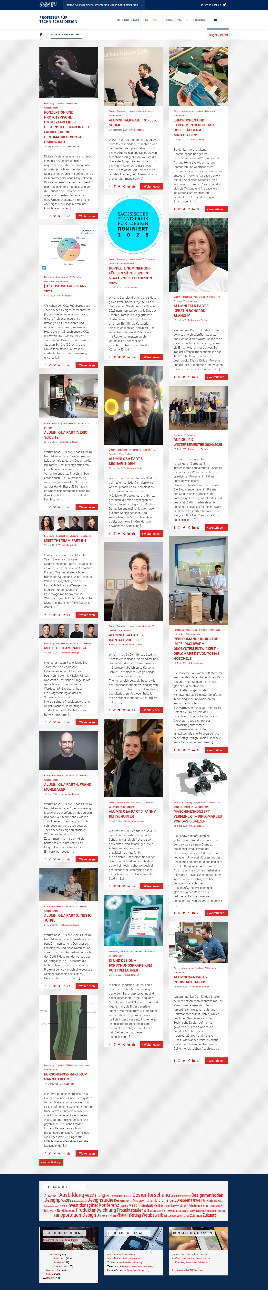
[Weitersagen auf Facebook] (46, 216)
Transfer (221, 1210)
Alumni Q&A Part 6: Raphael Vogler (126, 637)
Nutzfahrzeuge (66, 1210)
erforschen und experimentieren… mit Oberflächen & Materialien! (194, 127)
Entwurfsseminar (51, 1205)
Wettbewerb (152, 1215)
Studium (60, 103)
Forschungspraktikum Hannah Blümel (66, 1076)
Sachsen (161, 1211)
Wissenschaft (51, 107)
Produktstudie (129, 1210)
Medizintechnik (163, 1206)
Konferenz (109, 1205)
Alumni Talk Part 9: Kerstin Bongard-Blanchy (192, 310)
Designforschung (151, 1195)
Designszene (123, 1200)
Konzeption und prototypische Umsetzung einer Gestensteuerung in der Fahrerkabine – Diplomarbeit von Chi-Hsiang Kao (66, 127)
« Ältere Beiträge (51, 1162)
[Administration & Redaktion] (213, 5)
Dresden (183, 1200)
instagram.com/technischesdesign (134, 1266)
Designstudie (100, 1199)
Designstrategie (80, 1201)
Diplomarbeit (165, 1200)
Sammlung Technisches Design (181, 1211)
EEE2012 (196, 1200)
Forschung (49, 103)
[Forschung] (173, 19)
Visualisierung (129, 1215)
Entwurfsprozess (212, 1201)
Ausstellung (95, 1195)
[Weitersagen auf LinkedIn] (65, 216)
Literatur (124, 1206)
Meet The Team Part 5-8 (65, 540)
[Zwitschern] (55, 216)
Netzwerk (50, 1210)
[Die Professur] (128, 19)
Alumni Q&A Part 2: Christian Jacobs (191, 979)
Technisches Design (197, 320)
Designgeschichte (180, 1196)
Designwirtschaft (144, 1200)
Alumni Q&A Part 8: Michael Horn (126, 461)
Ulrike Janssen (73, 146)
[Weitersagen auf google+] (50, 216)
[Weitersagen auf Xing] (60, 216)
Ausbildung (71, 1195)
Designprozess (59, 1199)
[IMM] (104, 5)
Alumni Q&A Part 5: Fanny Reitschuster (132, 814)
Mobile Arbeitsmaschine (194, 1206)
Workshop (183, 1215)
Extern (112, 111)
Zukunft (209, 1215)
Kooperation (135, 111)
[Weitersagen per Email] (69, 216)
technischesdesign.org (136, 1270)
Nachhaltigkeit (216, 1205)
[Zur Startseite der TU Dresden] (51, 5)
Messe (176, 1205)
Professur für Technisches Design (191, 1258)
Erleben (62, 1206)
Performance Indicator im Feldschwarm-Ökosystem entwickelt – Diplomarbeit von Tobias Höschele (196, 648)
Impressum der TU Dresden (187, 1270)
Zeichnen (196, 1215)
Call (107, 1196)
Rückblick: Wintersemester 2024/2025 (198, 442)
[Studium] (151, 19)
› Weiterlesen (86, 216)
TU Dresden (71, 103)
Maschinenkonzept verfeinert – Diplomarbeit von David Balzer (198, 816)
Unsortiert (210, 111)
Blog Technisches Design (63, 31)
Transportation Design (74, 1214)
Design (129, 1195)
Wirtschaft (170, 1215)
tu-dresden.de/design (131, 1262)
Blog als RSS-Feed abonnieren (124, 1258)
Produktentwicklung (96, 1209)
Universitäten (106, 1215)
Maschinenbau (141, 1205)
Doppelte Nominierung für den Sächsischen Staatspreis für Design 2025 (130, 275)
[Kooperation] (218, 19)
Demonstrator (118, 1196)
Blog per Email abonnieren (121, 1254)
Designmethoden (207, 1195)
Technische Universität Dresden (190, 1254)
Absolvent (51, 1195)
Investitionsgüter (82, 1205)
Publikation (149, 1210)
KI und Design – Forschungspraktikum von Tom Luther (130, 965)
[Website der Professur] (64, 19)
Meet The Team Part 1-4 (65, 648)
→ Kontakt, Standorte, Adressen (190, 1262)
